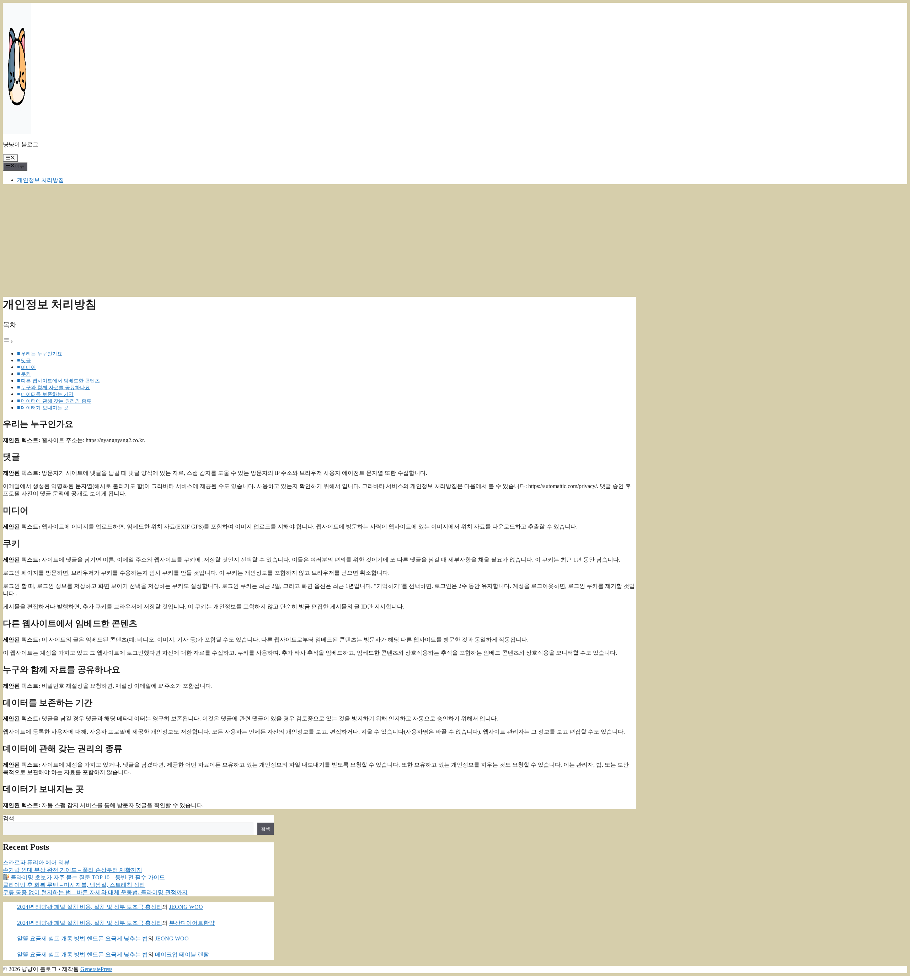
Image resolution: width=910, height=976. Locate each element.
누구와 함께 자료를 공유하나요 (55, 387)
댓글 (26, 360)
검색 (8, 818)
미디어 (28, 367)
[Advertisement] (455, 239)
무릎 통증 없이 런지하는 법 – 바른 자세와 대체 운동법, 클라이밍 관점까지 (95, 892)
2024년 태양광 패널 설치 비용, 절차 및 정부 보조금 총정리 (89, 907)
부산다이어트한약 (192, 923)
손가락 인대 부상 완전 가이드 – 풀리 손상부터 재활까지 (72, 870)
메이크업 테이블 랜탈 (182, 954)
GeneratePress (96, 969)
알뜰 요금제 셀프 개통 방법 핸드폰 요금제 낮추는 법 (82, 938)
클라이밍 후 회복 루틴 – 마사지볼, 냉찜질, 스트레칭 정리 (74, 885)
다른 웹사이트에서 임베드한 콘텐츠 (60, 381)
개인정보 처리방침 (40, 180)
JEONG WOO (186, 907)
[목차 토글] (8, 341)
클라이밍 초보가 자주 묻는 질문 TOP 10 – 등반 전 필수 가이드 (87, 877)
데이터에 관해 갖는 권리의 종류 (56, 401)
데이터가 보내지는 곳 (45, 408)
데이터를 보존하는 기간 (47, 394)
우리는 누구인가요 (41, 353)
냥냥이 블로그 (20, 144)
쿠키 (26, 374)
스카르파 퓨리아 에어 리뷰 (36, 862)
